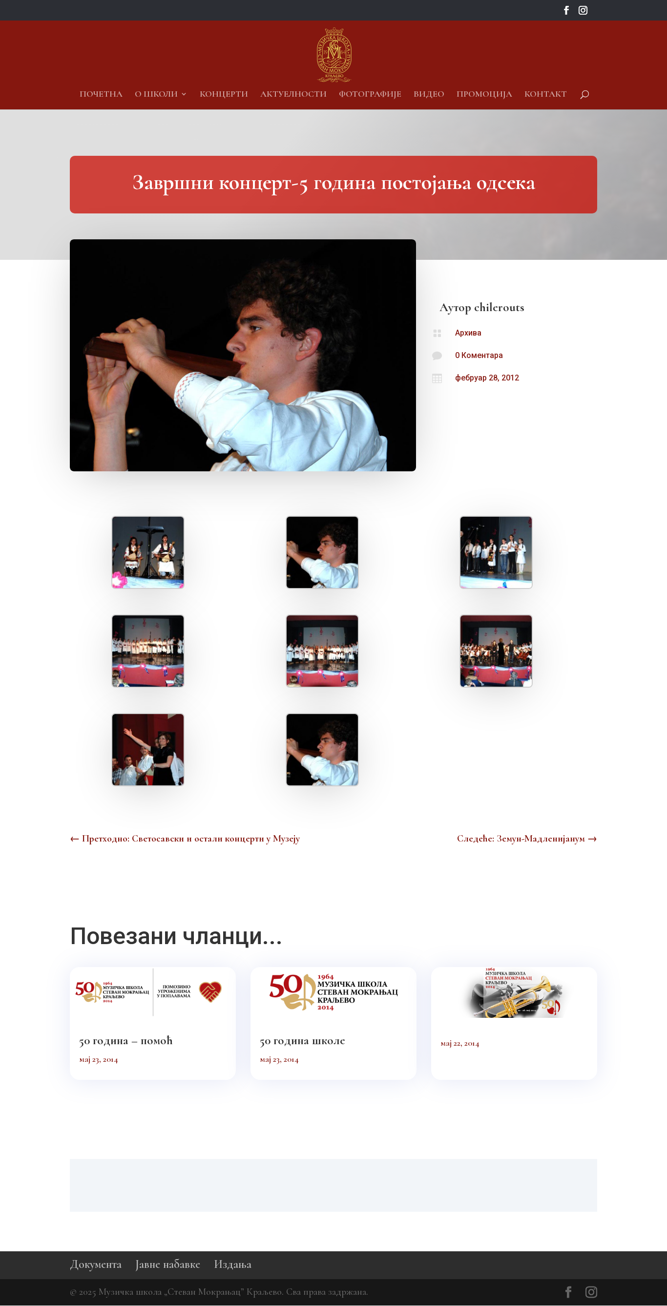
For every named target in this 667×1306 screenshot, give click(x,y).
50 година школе (302, 1040)
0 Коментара (479, 355)
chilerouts (499, 307)
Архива (468, 332)
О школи (156, 94)
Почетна (101, 94)
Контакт (545, 94)
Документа (96, 1264)
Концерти (224, 94)
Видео (429, 94)
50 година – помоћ (126, 1040)
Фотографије (370, 94)
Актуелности (293, 94)
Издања (232, 1264)
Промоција (484, 94)
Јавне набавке (167, 1264)
